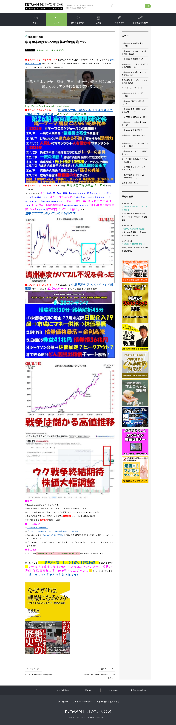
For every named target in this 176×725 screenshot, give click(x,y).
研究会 (98, 22)
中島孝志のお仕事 (140, 22)
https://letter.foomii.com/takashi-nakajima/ (47, 106)
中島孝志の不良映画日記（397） (135, 117)
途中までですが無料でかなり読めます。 (52, 213)
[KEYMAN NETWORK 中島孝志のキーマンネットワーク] (44, 4)
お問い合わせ (62, 701)
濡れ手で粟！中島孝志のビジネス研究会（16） (134, 160)
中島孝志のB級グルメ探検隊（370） (133, 102)
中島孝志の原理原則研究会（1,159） (132, 44)
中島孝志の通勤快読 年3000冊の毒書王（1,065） (135, 73)
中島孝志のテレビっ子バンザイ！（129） (133, 168)
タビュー (36, 63)
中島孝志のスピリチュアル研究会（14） (134, 152)
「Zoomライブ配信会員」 (37, 527)
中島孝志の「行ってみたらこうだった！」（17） (135, 144)
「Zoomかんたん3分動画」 (52, 535)
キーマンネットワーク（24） (133, 88)
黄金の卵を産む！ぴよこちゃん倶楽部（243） (134, 81)
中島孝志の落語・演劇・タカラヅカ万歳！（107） (134, 110)
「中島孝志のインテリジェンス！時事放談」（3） (133, 176)
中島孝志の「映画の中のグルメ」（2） (135, 136)
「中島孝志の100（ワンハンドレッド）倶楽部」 (58, 553)
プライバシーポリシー (82, 701)
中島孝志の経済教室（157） (133, 59)
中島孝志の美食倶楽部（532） (134, 130)
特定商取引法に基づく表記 (108, 701)
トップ (36, 22)
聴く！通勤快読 (77, 22)
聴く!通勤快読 (63, 690)
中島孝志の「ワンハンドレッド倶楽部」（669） (134, 52)
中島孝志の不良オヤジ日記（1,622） (132, 94)
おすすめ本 (119, 22)
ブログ (57, 22)
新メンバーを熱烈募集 (72, 114)
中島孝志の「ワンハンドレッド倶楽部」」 (50, 50)
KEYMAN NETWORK (88, 711)
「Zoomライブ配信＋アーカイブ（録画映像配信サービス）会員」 (53, 531)
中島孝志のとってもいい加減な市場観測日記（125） (135, 65)
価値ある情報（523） (130, 183)
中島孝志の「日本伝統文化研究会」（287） (134, 123)
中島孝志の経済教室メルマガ (86, 185)
